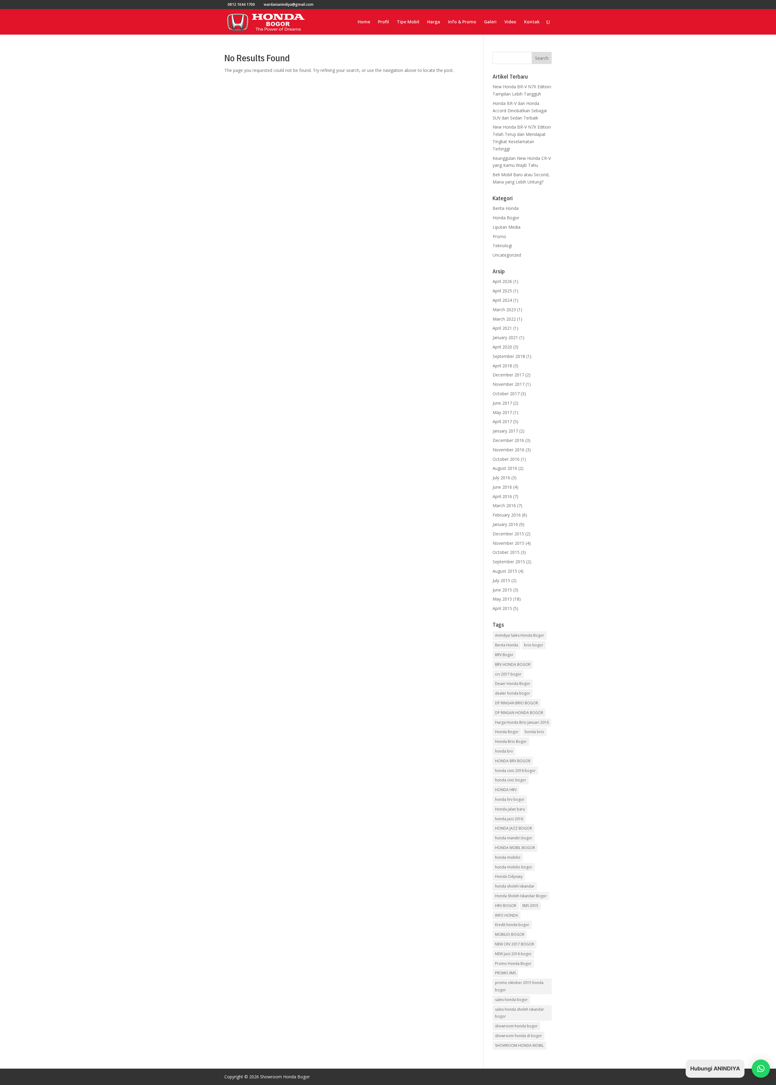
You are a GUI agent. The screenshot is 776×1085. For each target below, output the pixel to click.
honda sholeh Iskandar (514, 886)
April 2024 (502, 300)
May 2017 (502, 412)
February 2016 (507, 515)
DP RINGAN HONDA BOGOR (519, 712)
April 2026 (502, 281)
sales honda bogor (511, 999)
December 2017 (508, 375)
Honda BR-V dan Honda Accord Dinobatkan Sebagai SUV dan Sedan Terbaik (520, 110)
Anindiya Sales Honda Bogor (519, 635)
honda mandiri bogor (513, 838)
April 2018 (502, 366)
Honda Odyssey (509, 876)
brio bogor (533, 645)
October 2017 (506, 393)
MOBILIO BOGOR (509, 934)
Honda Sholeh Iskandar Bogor (521, 895)
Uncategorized (507, 255)
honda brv (504, 751)
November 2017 (508, 384)
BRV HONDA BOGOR (512, 664)
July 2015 (501, 580)
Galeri (490, 22)
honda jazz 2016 (509, 818)
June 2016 (502, 487)
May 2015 (502, 599)
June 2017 (502, 403)
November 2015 (508, 543)
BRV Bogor (504, 654)
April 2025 (502, 291)
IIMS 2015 (530, 905)
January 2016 (505, 524)
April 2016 (502, 496)
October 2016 (506, 459)
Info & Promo (462, 22)
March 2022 (504, 319)
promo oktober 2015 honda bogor (519, 986)
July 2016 (501, 477)
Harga (433, 22)
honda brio (534, 731)
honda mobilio (507, 857)
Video (510, 22)
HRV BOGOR (505, 905)
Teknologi (502, 245)
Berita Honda (506, 208)
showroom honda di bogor (518, 1035)
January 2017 (505, 431)
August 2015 (505, 571)
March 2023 (504, 309)
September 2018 (509, 356)
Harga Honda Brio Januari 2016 (522, 722)
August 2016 (505, 468)
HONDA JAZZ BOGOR (513, 828)
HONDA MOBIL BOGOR (515, 847)
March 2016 (504, 505)
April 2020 (502, 347)
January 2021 (505, 337)
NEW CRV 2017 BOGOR (514, 944)
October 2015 (506, 552)
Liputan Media (506, 227)
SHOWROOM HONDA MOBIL (519, 1045)
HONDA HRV (506, 789)
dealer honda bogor (512, 693)
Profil (383, 22)
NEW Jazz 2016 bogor (513, 953)
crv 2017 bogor (508, 674)
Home (364, 22)
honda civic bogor (510, 780)
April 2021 (502, 328)
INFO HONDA (506, 915)
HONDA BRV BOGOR (512, 760)
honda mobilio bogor (513, 867)
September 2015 (509, 561)
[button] (761, 1069)
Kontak (532, 22)
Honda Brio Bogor (511, 741)
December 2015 (508, 534)
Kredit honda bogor (512, 924)
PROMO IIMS (505, 972)
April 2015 (502, 608)
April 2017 (502, 421)
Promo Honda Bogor (513, 963)
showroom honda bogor (516, 1026)
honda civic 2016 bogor (515, 770)
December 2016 (508, 440)
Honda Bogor (506, 218)
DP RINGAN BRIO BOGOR (516, 703)
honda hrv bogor (509, 799)
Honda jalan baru (510, 809)
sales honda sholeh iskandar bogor (519, 1013)
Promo (499, 236)
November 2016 (508, 450)
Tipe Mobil (408, 22)
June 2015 (502, 590)
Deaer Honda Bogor (512, 683)
